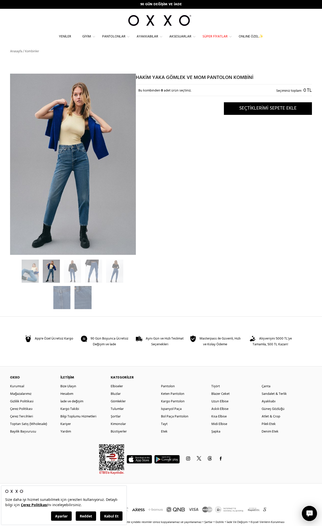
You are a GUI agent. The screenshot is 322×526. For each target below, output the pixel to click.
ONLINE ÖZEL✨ (251, 36)
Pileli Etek (269, 424)
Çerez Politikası (21, 409)
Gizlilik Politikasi (21, 401)
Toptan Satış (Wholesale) (28, 424)
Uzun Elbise (219, 401)
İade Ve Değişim (237, 522)
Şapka (215, 432)
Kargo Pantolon (173, 401)
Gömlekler (118, 401)
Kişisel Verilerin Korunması (268, 522)
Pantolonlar (114, 36)
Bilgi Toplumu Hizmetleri (78, 416)
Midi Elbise (219, 424)
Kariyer (65, 424)
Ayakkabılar (147, 36)
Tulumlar (117, 409)
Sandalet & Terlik (274, 394)
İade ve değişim (71, 401)
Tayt (164, 424)
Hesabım (66, 394)
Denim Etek (270, 432)
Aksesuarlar (180, 36)
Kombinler (32, 51)
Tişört (215, 386)
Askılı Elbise (219, 409)
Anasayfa (16, 51)
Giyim (86, 36)
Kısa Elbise (219, 416)
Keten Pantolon (172, 394)
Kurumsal (17, 386)
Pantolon (168, 386)
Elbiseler (117, 386)
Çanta (266, 386)
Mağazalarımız (20, 394)
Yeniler (65, 36)
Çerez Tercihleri (21, 416)
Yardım (65, 432)
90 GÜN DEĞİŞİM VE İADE (161, 4)
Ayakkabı (268, 401)
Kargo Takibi (69, 409)
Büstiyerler (119, 432)
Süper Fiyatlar (215, 36)
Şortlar (116, 416)
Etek (164, 432)
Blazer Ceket (220, 394)
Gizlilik (220, 522)
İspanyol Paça (171, 409)
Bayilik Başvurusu (23, 432)
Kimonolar (118, 424)
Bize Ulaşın (68, 386)
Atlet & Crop (271, 416)
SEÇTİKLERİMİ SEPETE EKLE (268, 108)
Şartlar (208, 522)
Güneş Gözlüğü (273, 409)
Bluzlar (116, 394)
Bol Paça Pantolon (174, 416)
